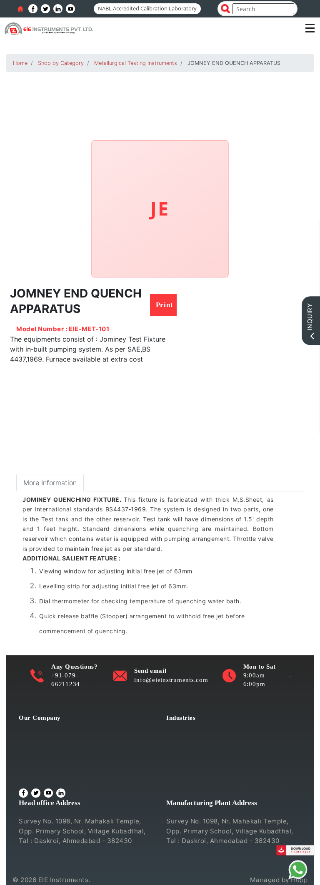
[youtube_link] (70, 8)
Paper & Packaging (195, 775)
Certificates (37, 752)
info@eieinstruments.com (171, 679)
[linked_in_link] (57, 8)
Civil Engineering (193, 729)
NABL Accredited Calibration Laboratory (147, 8)
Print (164, 305)
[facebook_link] (33, 8)
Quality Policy (40, 741)
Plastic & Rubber (192, 764)
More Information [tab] (50, 482)
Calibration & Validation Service (68, 764)
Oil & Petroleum (190, 752)
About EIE (34, 729)
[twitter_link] (45, 8)
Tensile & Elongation (198, 741)
